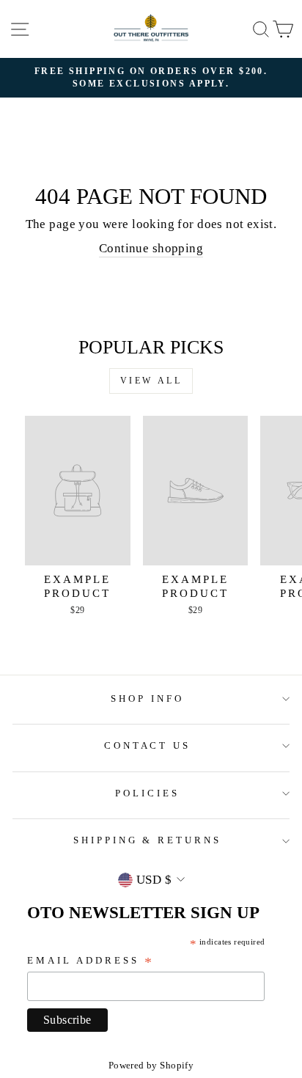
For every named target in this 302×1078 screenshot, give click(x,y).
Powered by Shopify (151, 1065)
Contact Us (147, 745)
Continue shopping (151, 248)
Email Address (91, 961)
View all (151, 380)
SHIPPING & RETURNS (147, 840)
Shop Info (147, 698)
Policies (147, 793)
